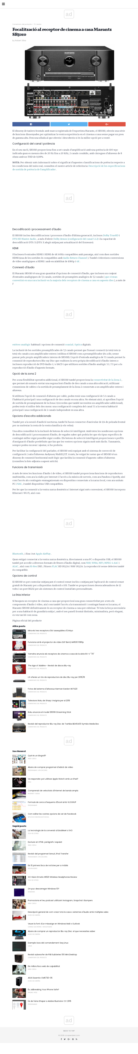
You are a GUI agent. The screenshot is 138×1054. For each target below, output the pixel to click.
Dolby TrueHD (110, 235)
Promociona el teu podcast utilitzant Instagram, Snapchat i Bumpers (60, 900)
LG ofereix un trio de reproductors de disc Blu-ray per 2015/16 (56, 677)
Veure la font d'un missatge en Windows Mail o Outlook (54, 923)
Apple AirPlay (43, 553)
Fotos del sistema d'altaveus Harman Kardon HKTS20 (52, 689)
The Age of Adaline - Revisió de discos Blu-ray (49, 665)
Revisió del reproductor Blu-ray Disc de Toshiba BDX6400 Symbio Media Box (63, 723)
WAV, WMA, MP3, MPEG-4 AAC (102, 563)
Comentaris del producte (22, 24)
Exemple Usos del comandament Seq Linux (48, 942)
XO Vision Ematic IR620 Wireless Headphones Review (52, 877)
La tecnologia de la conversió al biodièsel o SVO (50, 830)
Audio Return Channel (75, 258)
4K (77, 261)
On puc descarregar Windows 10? (43, 888)
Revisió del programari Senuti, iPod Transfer (48, 853)
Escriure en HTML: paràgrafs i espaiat (45, 842)
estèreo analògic (21, 344)
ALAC (15, 566)
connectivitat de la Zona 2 (107, 379)
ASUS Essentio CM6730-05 (40, 977)
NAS (19, 484)
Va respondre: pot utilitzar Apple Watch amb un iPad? (53, 779)
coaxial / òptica (73, 344)
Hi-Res (33, 566)
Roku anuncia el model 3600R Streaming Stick (49, 712)
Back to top (69, 1031)
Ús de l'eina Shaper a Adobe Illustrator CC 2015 (49, 1001)
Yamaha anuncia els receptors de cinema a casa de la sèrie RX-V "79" (61, 654)
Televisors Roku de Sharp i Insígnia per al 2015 (49, 700)
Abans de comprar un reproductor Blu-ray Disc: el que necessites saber (61, 931)
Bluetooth (17, 553)
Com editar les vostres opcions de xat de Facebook (52, 814)
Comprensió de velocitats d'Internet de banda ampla (53, 790)
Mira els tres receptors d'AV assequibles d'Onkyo (50, 630)
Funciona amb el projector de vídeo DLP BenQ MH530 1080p (56, 642)
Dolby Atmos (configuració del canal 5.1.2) (75, 239)
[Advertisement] (69, 292)
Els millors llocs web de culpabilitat (44, 966)
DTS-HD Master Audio (24, 239)
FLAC (55, 566)
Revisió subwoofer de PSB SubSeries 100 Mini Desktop (52, 954)
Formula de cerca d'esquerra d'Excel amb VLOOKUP (52, 802)
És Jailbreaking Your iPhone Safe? (43, 989)
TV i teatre (37, 24)
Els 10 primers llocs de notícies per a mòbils (48, 865)
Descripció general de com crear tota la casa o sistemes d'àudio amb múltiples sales (68, 912)
